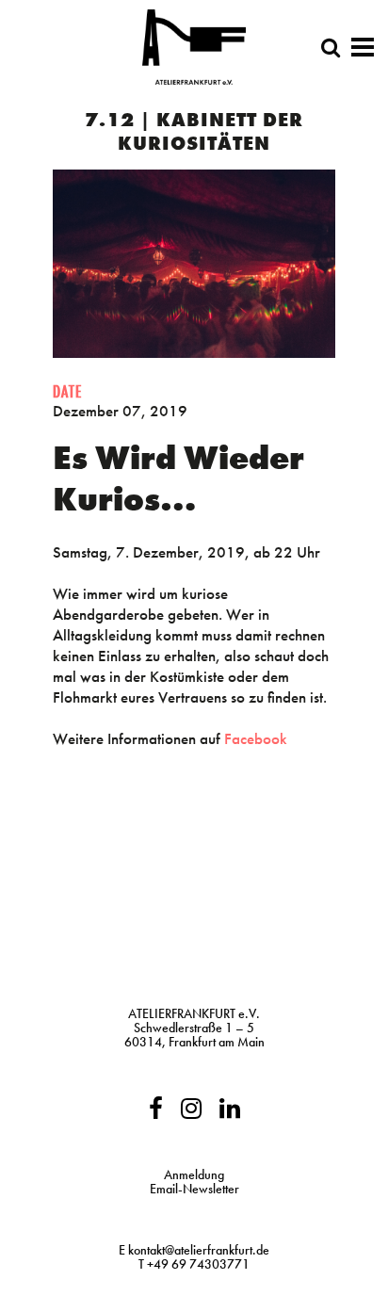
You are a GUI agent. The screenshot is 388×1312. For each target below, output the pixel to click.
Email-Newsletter (194, 1188)
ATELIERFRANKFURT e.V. (194, 1013)
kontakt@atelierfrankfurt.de (198, 1249)
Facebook (255, 738)
